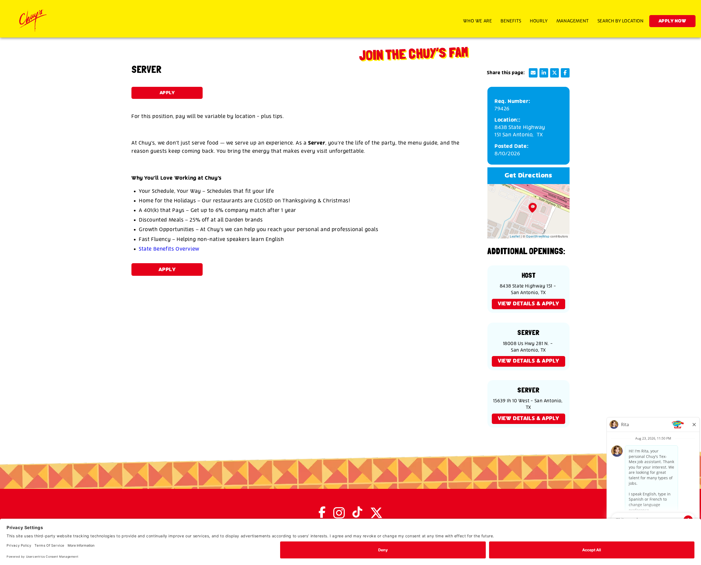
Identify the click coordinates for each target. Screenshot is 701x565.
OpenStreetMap (537, 236)
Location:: (508, 120)
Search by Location (620, 21)
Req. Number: (512, 101)
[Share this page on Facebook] (565, 73)
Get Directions (528, 175)
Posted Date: (511, 146)
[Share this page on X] (554, 73)
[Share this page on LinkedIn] (543, 73)
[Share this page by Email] (533, 73)
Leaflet (515, 236)
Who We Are (477, 21)
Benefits (511, 21)
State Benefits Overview (169, 249)
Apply (167, 93)
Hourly (539, 21)
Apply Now (672, 21)
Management (572, 21)
